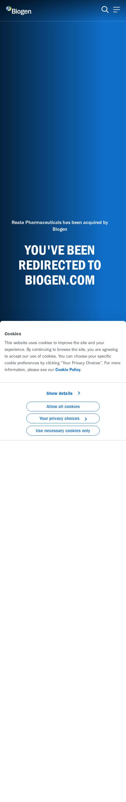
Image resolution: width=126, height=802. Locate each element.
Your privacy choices (59, 418)
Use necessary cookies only (63, 430)
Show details (59, 393)
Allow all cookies (63, 406)
